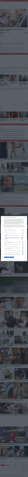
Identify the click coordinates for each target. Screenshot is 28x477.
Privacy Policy (17, 259)
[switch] (22, 230)
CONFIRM (9, 257)
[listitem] (14, 240)
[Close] (25, 217)
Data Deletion (10, 259)
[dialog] (14, 238)
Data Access (14, 259)
